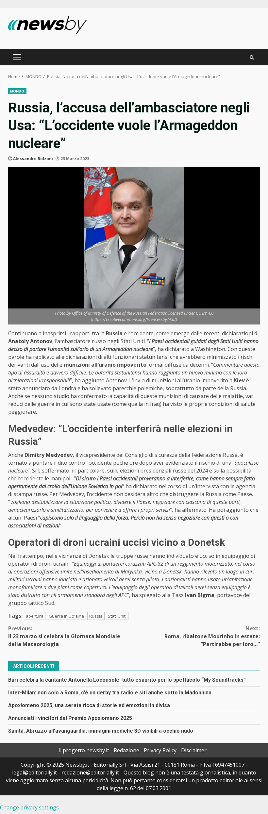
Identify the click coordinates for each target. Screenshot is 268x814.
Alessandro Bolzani (33, 158)
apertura (34, 616)
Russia (96, 616)
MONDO (17, 91)
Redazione (126, 750)
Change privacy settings (29, 807)
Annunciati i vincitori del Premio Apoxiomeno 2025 (70, 718)
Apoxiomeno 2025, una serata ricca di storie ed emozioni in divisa (89, 705)
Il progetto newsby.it (84, 750)
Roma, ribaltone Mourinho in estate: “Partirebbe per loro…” (212, 636)
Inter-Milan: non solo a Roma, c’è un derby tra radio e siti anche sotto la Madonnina (109, 692)
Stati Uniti (117, 616)
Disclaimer (194, 750)
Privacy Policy (160, 750)
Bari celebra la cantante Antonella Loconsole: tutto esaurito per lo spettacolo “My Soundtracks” (127, 680)
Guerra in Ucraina (66, 616)
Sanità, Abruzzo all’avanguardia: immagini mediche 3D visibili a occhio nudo (100, 731)
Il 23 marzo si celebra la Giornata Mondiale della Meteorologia (64, 636)
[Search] (252, 57)
